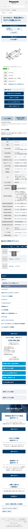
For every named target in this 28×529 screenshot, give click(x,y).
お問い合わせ (14, 429)
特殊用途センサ (4, 306)
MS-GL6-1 (11, 251)
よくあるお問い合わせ (8, 382)
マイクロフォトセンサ (6, 303)
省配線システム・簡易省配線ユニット (9, 313)
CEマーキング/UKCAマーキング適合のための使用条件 (13, 323)
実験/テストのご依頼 (14, 97)
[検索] (25, 7)
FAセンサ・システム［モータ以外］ (9, 508)
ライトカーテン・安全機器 (6, 296)
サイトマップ (3, 519)
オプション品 (4, 316)
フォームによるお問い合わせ (14, 102)
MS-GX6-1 (11, 266)
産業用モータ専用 (6, 511)
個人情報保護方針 (22, 519)
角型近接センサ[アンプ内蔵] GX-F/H (16, 84)
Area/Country (15, 523)
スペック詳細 (7, 118)
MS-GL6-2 (11, 259)
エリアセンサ (4, 299)
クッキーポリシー (8, 520)
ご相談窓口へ (14, 496)
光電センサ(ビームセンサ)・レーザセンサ (10, 292)
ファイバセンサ (4, 289)
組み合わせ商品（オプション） (21, 118)
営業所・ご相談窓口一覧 (14, 106)
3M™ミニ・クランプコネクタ (7, 320)
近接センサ (4, 12)
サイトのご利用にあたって (12, 519)
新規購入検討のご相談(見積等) (14, 93)
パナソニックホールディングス (18, 520)
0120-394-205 (14, 340)
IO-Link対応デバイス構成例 (7, 327)
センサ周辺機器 (4, 310)
